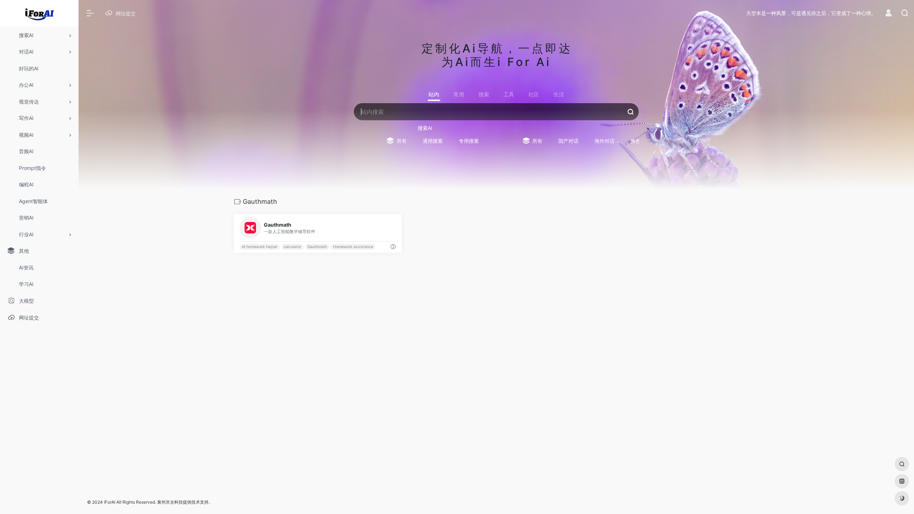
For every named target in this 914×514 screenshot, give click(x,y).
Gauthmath (317, 247)
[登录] (888, 13)
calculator (292, 247)
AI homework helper (259, 247)
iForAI (109, 502)
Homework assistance (353, 247)
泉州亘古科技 (170, 502)
